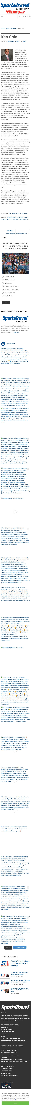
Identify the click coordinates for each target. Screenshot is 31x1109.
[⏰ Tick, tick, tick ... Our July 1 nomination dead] (15, 691)
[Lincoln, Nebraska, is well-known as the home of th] (15, 392)
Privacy (3, 1034)
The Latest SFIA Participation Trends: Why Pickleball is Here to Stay (20, 990)
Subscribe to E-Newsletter (10, 1025)
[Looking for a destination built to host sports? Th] (15, 481)
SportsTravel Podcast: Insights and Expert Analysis (20, 963)
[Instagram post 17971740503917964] (15, 511)
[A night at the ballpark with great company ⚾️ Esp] (15, 750)
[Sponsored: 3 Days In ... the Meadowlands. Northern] (15, 601)
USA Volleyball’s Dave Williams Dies (16, 233)
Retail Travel (5, 1064)
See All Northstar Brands (9, 1075)
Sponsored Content (7, 1031)
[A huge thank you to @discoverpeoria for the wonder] (15, 840)
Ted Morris (10, 230)
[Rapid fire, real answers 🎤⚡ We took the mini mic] (15, 810)
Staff (24, 41)
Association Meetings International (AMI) (14, 1061)
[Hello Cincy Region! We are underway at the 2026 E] (15, 930)
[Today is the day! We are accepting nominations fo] (15, 631)
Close (15, 1103)
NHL (10, 213)
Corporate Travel (7, 1068)
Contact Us (4, 1027)
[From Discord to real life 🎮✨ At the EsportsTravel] (15, 780)
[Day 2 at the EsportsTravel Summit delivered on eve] (15, 720)
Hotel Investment (6, 1071)
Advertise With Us (6, 1029)
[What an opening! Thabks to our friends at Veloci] (15, 900)
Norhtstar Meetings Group (10, 1050)
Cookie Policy (13, 1100)
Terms (3, 1036)
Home (3, 28)
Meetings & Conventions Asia (10, 1055)
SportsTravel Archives (12, 28)
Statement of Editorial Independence (13, 1040)
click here (16, 332)
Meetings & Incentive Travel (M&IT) (12, 1059)
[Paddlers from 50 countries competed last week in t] (15, 452)
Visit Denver (24, 219)
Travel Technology (7, 1066)
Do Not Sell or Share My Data (10, 1038)
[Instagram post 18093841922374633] (15, 661)
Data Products (6, 1073)
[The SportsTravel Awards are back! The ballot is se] (15, 422)
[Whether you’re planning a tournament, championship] (15, 362)
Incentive (4, 1057)
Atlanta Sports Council (15, 217)
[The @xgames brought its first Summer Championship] (15, 541)
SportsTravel (14, 219)
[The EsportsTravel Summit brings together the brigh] (15, 870)
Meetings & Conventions (8, 1052)
